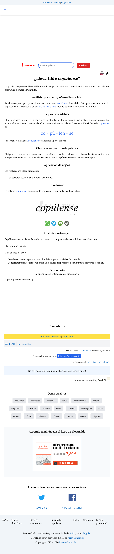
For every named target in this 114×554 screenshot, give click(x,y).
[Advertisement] (57, 37)
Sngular (87, 533)
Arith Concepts (76, 537)
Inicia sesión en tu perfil (69, 356)
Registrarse (66, 2)
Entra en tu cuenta (51, 2)
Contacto (88, 519)
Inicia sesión (24, 344)
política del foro (85, 350)
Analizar (83, 65)
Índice (76, 519)
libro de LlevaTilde (46, 106)
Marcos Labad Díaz (69, 542)
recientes (91, 362)
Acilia (72, 533)
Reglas (5, 519)
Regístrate (67, 336)
